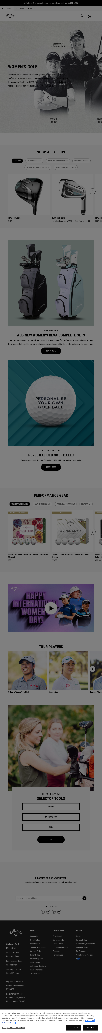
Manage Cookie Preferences (13, 1028)
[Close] (98, 1013)
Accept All (73, 1028)
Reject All (90, 1028)
